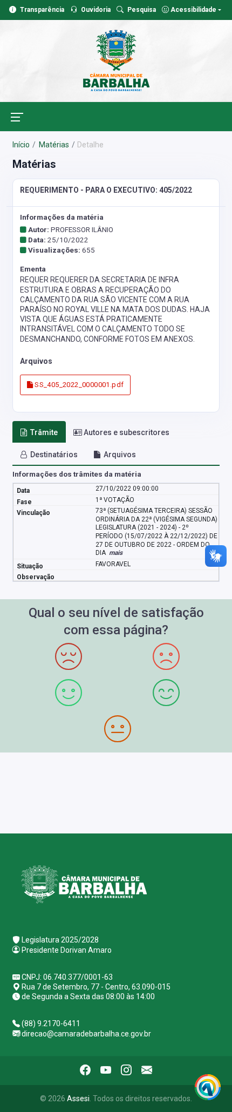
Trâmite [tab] (44, 432)
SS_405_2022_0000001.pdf (78, 385)
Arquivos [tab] (120, 454)
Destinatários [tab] (54, 454)
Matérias (53, 144)
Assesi (78, 1098)
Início (21, 144)
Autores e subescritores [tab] (126, 432)
